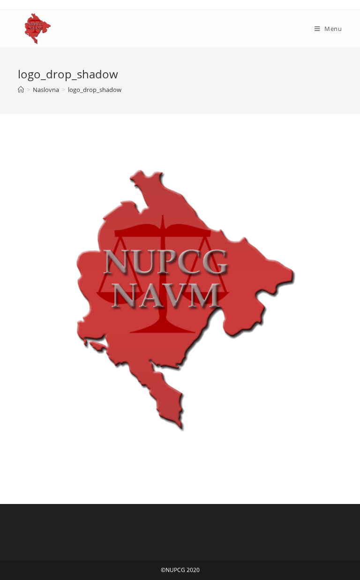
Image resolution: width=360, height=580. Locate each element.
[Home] (21, 89)
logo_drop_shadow (94, 89)
